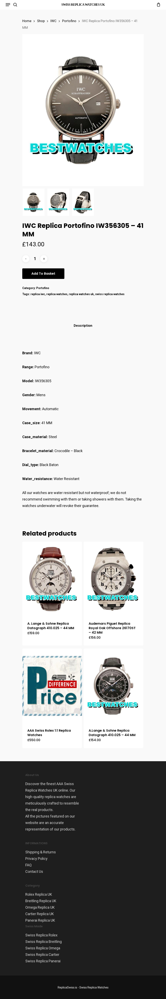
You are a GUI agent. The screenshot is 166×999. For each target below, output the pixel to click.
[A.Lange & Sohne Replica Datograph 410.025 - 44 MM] (113, 686)
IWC (53, 21)
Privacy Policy (36, 858)
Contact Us (34, 871)
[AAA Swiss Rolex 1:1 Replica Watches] (52, 686)
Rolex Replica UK (38, 894)
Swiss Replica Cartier (42, 954)
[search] (15, 4)
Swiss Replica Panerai (43, 961)
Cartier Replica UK (39, 914)
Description (83, 325)
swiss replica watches (110, 294)
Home (26, 21)
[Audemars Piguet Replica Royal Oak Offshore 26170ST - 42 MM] (113, 579)
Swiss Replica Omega (42, 948)
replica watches (56, 294)
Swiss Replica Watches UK (83, 4)
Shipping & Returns (40, 852)
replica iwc (38, 294)
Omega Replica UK (40, 907)
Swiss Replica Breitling (43, 941)
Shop (41, 21)
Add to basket (43, 273)
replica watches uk (81, 294)
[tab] (83, 325)
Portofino (69, 21)
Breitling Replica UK (40, 901)
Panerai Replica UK (40, 920)
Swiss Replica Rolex (41, 935)
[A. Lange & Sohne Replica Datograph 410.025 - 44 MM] (52, 579)
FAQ (28, 865)
